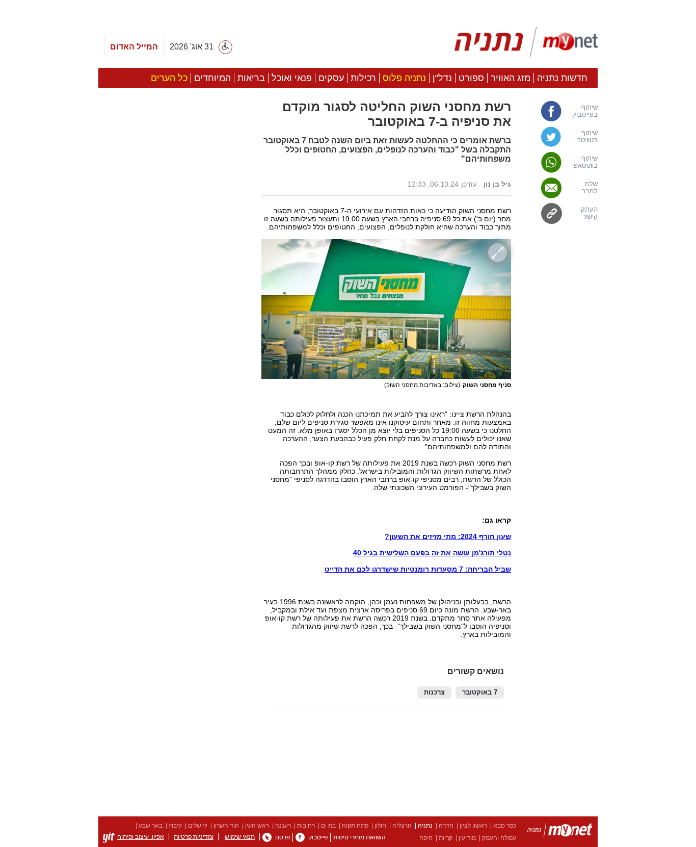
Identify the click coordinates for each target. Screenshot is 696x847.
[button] (174, 575)
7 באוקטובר (479, 692)
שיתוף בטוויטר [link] (587, 137)
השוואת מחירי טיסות (359, 837)
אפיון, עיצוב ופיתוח (140, 836)
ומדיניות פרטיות (193, 836)
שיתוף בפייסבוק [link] (585, 111)
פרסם (282, 837)
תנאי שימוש (240, 836)
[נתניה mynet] (526, 42)
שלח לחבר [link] (590, 188)
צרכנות (434, 692)
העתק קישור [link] (589, 213)
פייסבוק (318, 837)
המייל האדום (134, 46)
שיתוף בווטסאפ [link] (586, 162)
